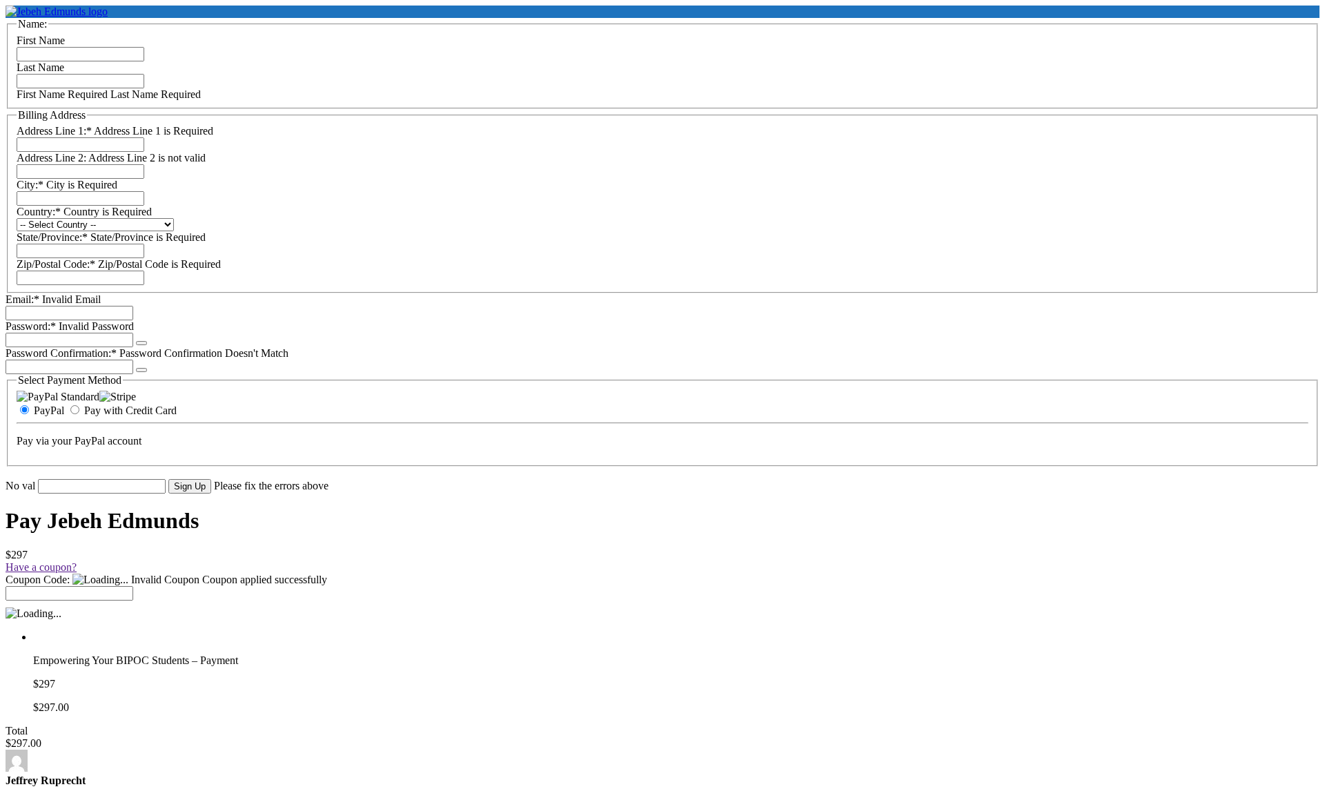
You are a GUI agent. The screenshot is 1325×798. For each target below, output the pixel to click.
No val (20, 486)
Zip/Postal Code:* (57, 264)
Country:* (40, 211)
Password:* (31, 326)
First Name (41, 40)
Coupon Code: (38, 579)
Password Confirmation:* (61, 353)
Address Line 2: (52, 158)
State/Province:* (53, 237)
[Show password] (141, 343)
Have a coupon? (41, 567)
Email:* (22, 299)
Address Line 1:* (55, 131)
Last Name (40, 67)
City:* (31, 185)
